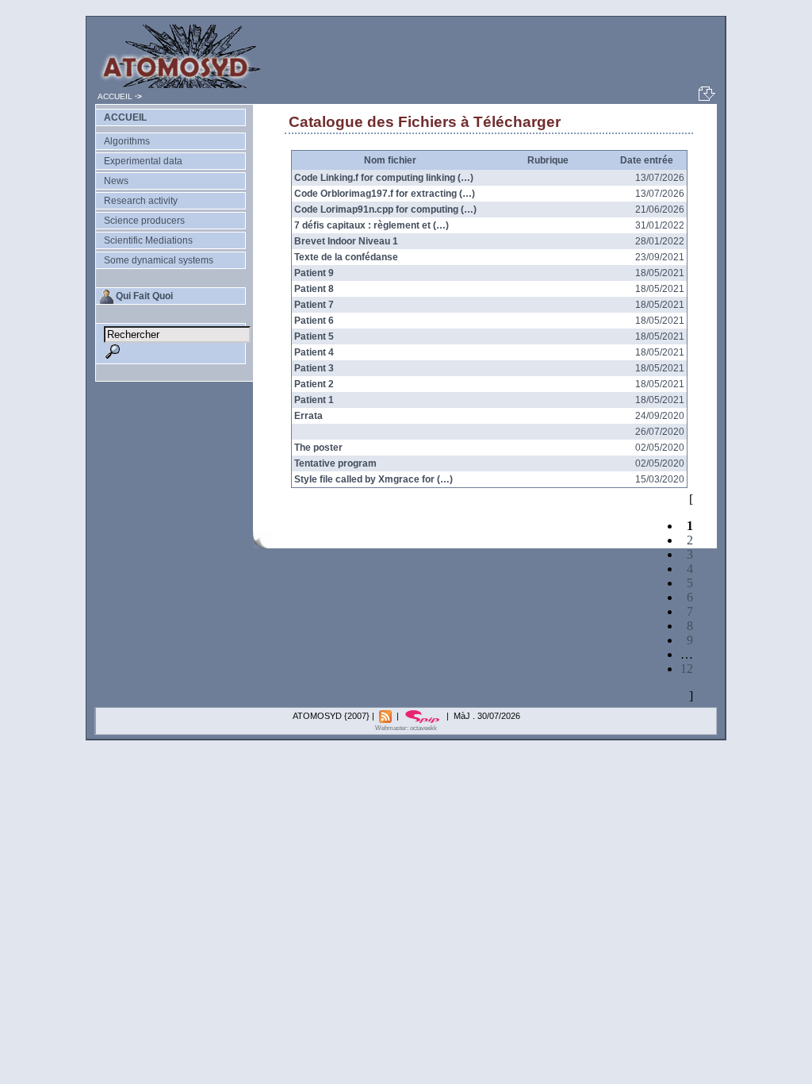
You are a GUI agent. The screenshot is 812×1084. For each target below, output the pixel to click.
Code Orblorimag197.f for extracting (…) (384, 193)
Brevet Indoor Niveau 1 (346, 241)
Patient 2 (314, 384)
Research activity (141, 200)
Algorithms (127, 141)
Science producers (144, 220)
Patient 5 (314, 336)
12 (686, 668)
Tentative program (335, 463)
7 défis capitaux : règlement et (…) (371, 225)
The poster (318, 447)
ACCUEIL (115, 96)
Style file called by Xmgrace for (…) (373, 479)
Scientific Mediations (148, 240)
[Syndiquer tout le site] (386, 716)
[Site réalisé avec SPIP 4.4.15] (424, 716)
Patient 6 (314, 320)
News (116, 180)
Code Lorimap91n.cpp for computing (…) (385, 209)
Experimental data (143, 161)
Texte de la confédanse (346, 257)
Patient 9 (314, 273)
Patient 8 (314, 288)
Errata (308, 415)
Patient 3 (314, 368)
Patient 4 (314, 352)
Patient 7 (314, 304)
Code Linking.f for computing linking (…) (383, 177)
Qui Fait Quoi (144, 296)
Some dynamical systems (158, 260)
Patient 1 (314, 400)
